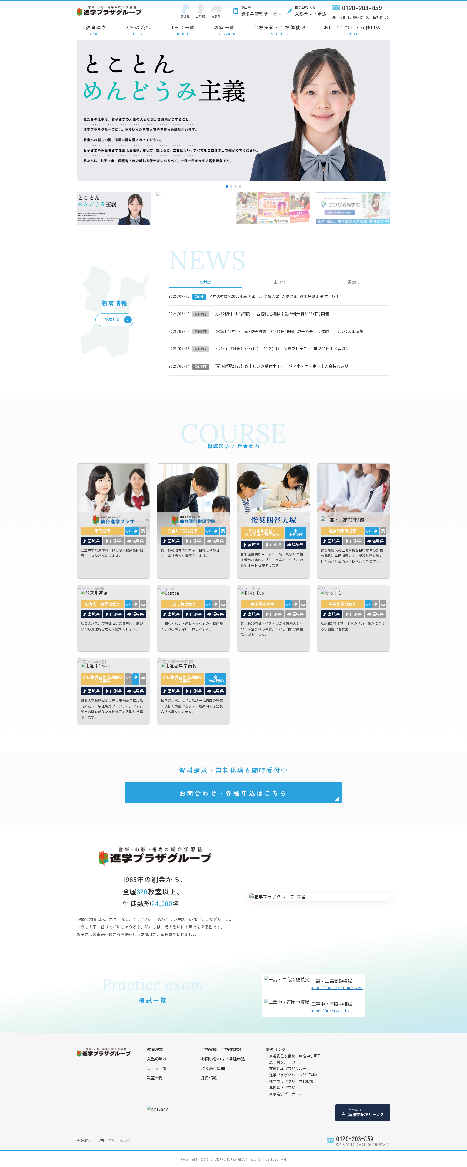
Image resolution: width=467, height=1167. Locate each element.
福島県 (216, 16)
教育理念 (96, 30)
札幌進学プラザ (282, 1088)
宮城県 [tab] (205, 282)
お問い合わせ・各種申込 (352, 30)
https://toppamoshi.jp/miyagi (337, 984)
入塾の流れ (138, 30)
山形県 (200, 16)
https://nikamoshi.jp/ (331, 1007)
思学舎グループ (282, 1062)
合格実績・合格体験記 (280, 30)
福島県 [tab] (353, 282)
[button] (227, 186)
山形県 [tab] (279, 282)
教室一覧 (224, 30)
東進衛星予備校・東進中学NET (294, 1056)
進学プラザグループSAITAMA (293, 1075)
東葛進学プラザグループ (289, 1069)
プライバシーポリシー (115, 1141)
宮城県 (185, 16)
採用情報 (209, 1078)
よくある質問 (213, 1068)
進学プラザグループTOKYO (291, 1081)
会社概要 (84, 1141)
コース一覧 (182, 30)
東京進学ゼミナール (286, 1094)
